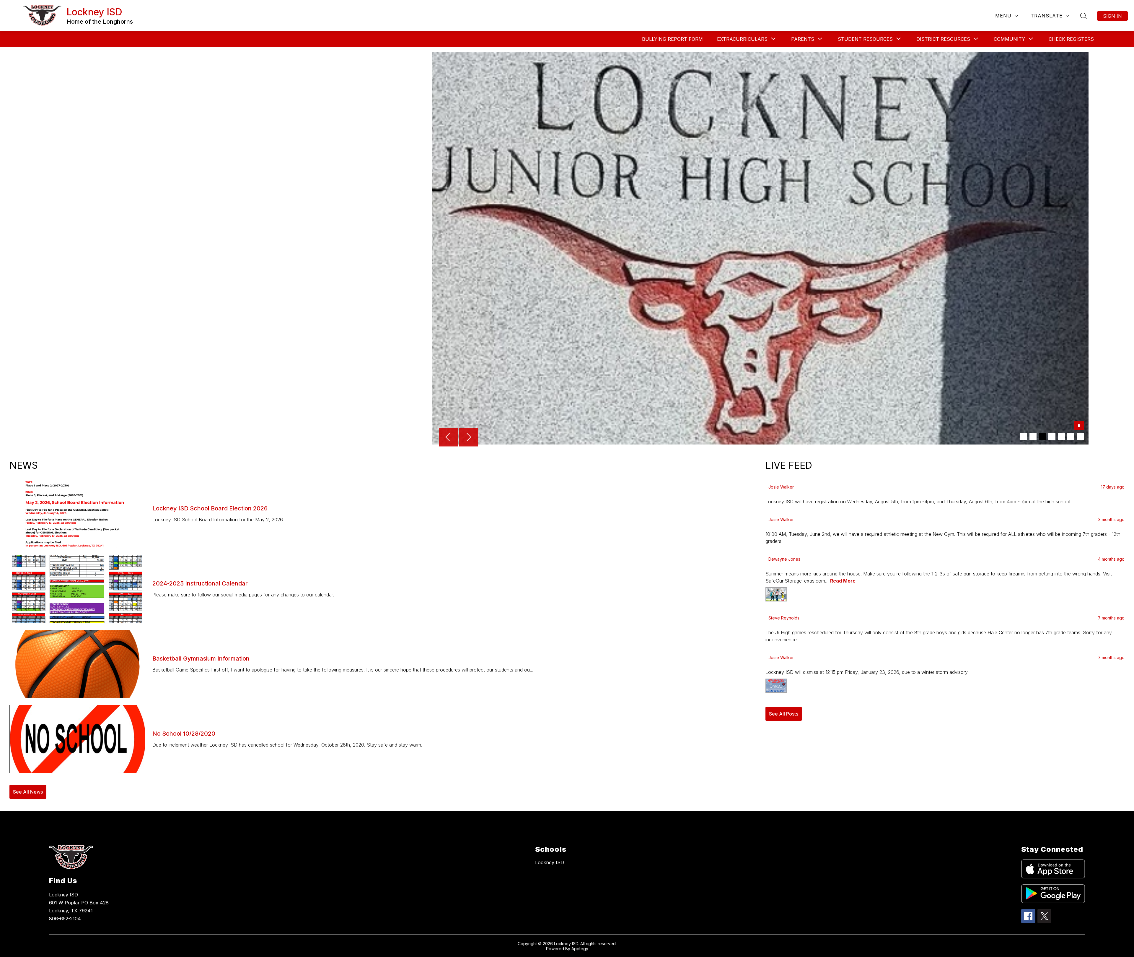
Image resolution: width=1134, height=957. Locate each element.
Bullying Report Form (672, 39)
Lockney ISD (549, 862)
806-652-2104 (65, 919)
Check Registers (1071, 39)
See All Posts (783, 714)
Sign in (1112, 16)
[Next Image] (468, 438)
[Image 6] (1070, 436)
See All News (28, 792)
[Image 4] (1051, 436)
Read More (843, 581)
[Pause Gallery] (1079, 426)
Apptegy (579, 948)
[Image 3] (1042, 436)
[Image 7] (1080, 436)
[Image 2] (1033, 436)
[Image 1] (1023, 436)
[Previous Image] (448, 438)
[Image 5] (1061, 436)
